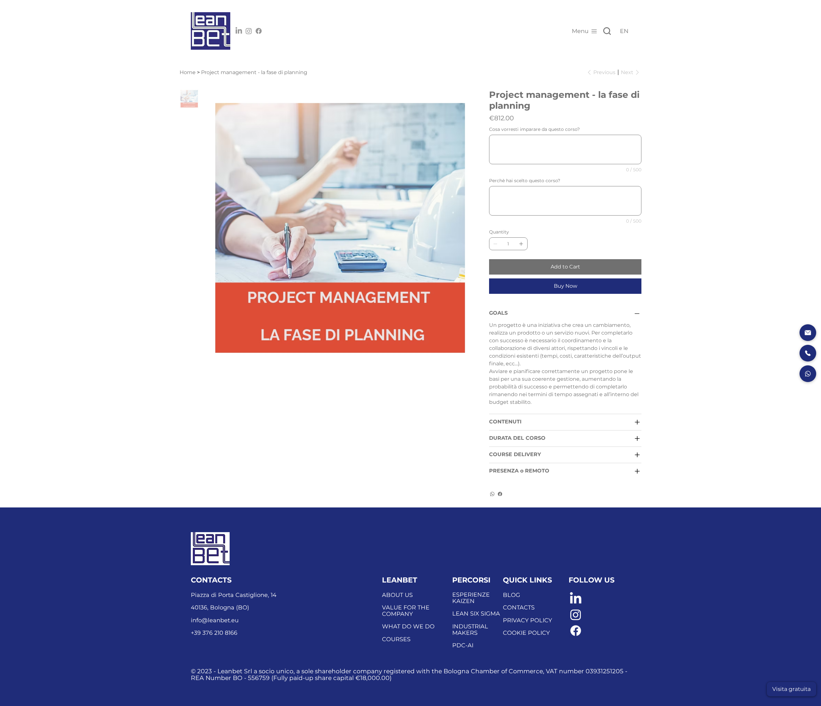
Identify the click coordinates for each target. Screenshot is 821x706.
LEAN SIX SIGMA (476, 613)
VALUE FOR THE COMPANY (405, 610)
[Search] (607, 31)
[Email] (808, 332)
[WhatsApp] (492, 494)
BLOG (511, 595)
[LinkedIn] (239, 31)
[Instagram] (249, 31)
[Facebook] (259, 31)
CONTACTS (519, 607)
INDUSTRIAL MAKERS (470, 629)
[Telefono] (808, 353)
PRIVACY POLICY (527, 620)
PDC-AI (462, 645)
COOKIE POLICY (526, 632)
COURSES (396, 639)
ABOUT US (397, 595)
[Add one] (521, 243)
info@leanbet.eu (215, 620)
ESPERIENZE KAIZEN (471, 598)
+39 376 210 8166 (214, 632)
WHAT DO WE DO (408, 626)
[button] (791, 689)
